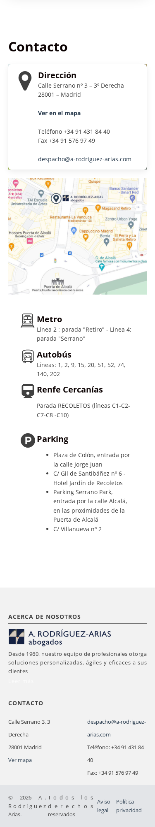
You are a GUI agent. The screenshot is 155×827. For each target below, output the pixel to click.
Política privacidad (129, 806)
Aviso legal (103, 806)
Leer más (21, 681)
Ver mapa (20, 760)
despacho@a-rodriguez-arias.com (84, 159)
